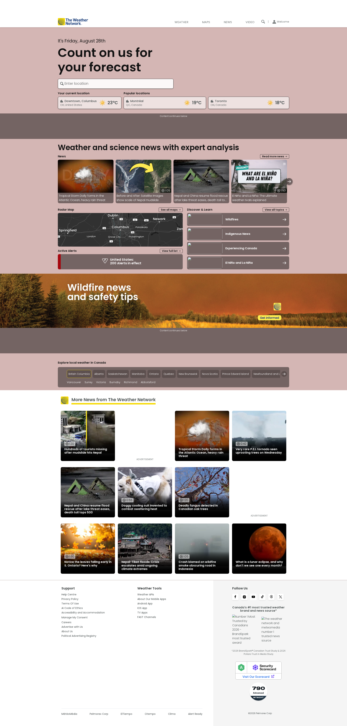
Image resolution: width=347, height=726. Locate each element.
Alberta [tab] (99, 374)
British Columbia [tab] (79, 374)
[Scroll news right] (289, 181)
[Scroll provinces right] (284, 374)
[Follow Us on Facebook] (235, 597)
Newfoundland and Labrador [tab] (272, 374)
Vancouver (74, 382)
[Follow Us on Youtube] (253, 597)
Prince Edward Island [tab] (235, 374)
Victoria (101, 382)
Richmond (130, 382)
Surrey (89, 382)
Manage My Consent (74, 617)
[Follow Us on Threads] (271, 597)
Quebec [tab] (169, 374)
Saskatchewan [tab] (117, 374)
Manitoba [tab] (138, 374)
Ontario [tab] (154, 374)
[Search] (263, 21)
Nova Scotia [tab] (210, 374)
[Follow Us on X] (280, 597)
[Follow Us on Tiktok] (262, 597)
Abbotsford (148, 382)
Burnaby (115, 382)
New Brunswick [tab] (188, 374)
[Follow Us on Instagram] (244, 597)
